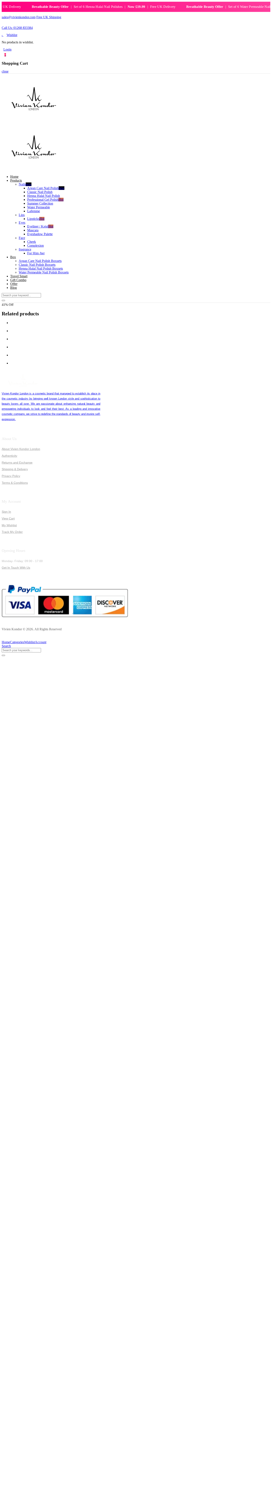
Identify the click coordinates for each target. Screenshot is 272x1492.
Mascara (32, 230)
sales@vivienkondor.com (18, 17)
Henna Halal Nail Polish (43, 196)
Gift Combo (18, 280)
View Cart (8, 518)
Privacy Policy (11, 476)
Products (16, 180)
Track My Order (12, 532)
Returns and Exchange (17, 462)
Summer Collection (40, 203)
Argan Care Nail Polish (45, 188)
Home (14, 176)
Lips (22, 215)
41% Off (7, 304)
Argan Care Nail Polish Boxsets (40, 261)
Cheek (31, 241)
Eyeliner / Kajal (40, 226)
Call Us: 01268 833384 (17, 28)
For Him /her (36, 253)
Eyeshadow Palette (40, 234)
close (5, 71)
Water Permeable (38, 207)
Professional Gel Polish (45, 199)
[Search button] (3, 300)
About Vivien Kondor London (21, 449)
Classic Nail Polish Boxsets (37, 264)
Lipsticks (35, 219)
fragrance (25, 249)
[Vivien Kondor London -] (33, 121)
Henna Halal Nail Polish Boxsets (41, 268)
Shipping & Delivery (15, 469)
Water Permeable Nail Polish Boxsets (44, 272)
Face (22, 238)
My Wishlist (9, 525)
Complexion (35, 245)
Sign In (6, 511)
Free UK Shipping (48, 17)
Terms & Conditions (15, 482)
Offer (13, 284)
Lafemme (33, 211)
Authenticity (9, 455)
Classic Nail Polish (39, 192)
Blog (13, 287)
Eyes (22, 222)
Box (13, 257)
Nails (25, 184)
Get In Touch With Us (16, 567)
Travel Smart (18, 276)
